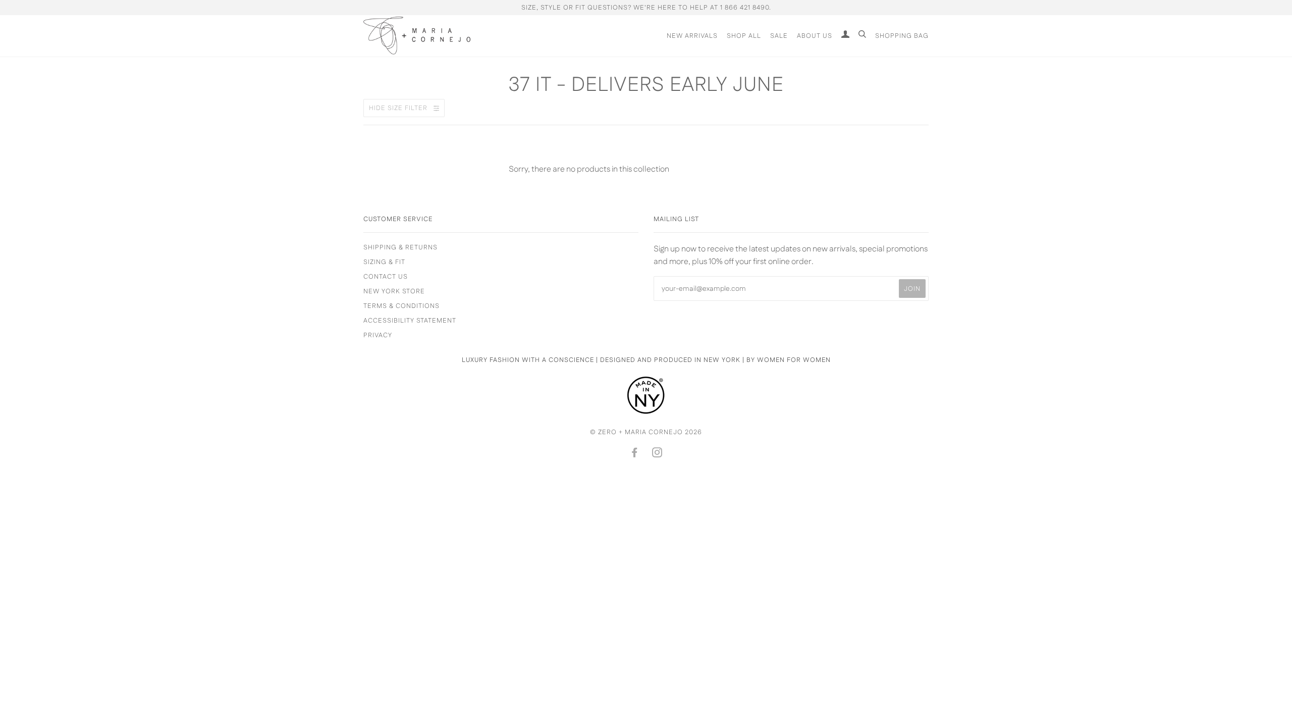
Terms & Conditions (401, 305)
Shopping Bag (902, 35)
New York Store (394, 291)
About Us (814, 35)
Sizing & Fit (384, 262)
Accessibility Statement (409, 320)
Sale (779, 35)
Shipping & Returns (400, 247)
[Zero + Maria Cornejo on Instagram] (657, 454)
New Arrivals (692, 35)
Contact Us (385, 276)
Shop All (744, 35)
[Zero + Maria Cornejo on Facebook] (634, 454)
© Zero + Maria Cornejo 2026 (646, 432)
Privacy (377, 335)
